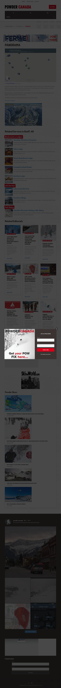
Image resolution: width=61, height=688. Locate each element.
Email (38, 343)
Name (38, 337)
